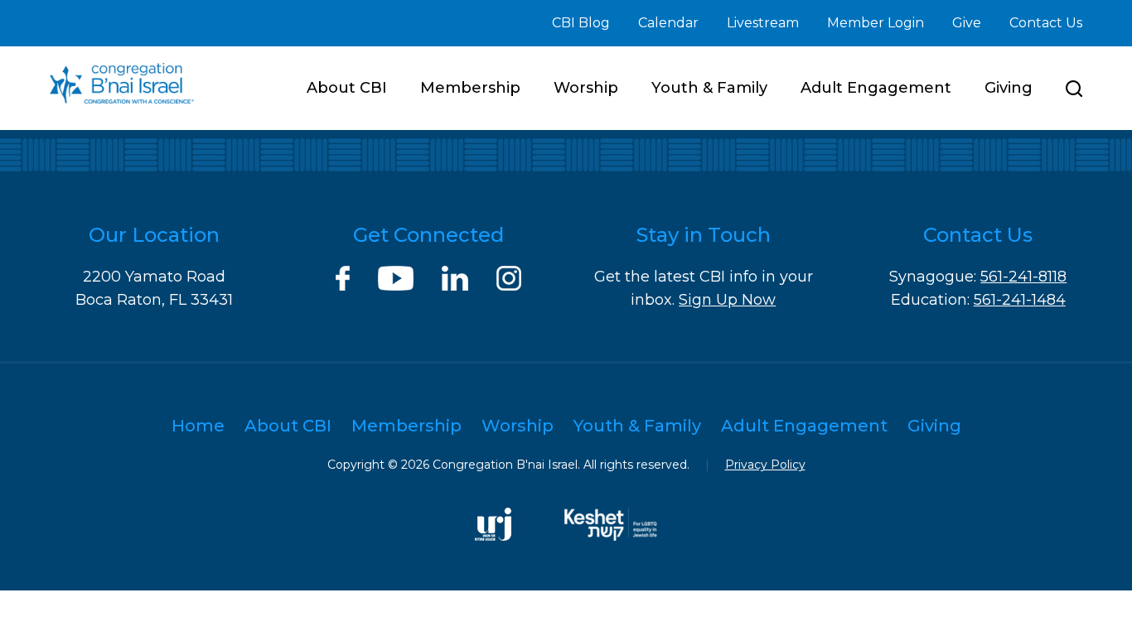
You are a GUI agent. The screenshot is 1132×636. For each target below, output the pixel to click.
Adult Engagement (876, 88)
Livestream (763, 23)
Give (966, 23)
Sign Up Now (727, 300)
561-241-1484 (1020, 300)
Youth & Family (709, 88)
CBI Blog (581, 23)
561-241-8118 (1023, 276)
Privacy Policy (765, 464)
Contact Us (1045, 23)
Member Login (875, 23)
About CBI (347, 88)
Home (198, 426)
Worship (586, 88)
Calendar (668, 23)
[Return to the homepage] (122, 83)
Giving (1008, 88)
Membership (470, 88)
